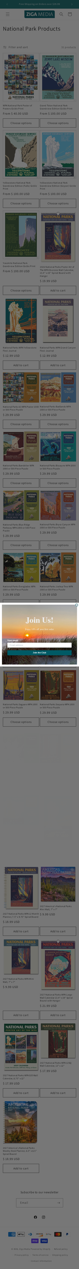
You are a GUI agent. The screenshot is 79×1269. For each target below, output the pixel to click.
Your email (12, 640)
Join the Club (39, 652)
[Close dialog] (76, 605)
